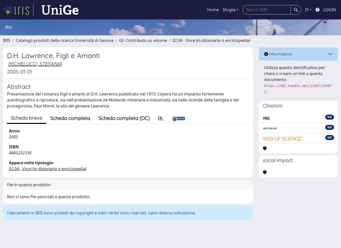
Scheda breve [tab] (26, 118)
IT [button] (307, 9)
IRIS (6, 40)
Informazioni (280, 53)
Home (213, 9)
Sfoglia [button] (229, 9)
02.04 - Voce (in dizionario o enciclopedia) (211, 40)
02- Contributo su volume (143, 40)
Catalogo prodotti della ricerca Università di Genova (65, 40)
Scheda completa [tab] (70, 118)
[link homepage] (18, 10)
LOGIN (330, 9)
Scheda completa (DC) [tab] (124, 118)
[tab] (161, 118)
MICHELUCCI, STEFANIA (35, 64)
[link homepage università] (59, 10)
